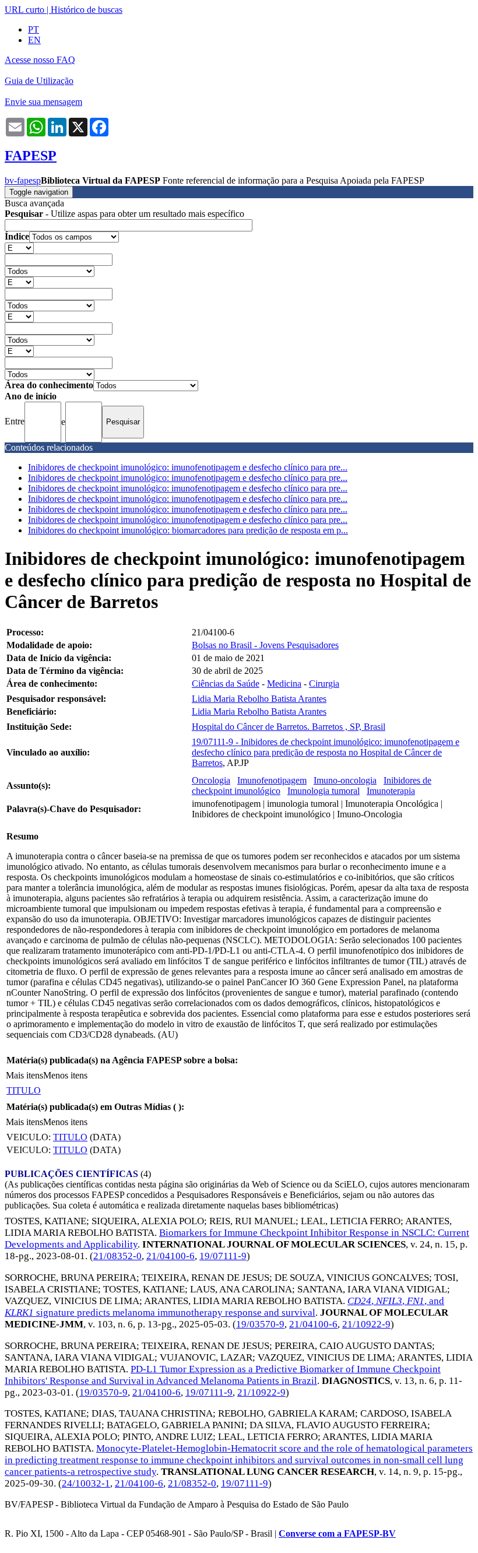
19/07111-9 (223, 1256)
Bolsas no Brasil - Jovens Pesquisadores (265, 645)
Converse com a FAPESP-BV (337, 1533)
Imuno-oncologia (345, 780)
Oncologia (211, 780)
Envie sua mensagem (43, 102)
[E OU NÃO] (19, 247)
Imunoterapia (391, 791)
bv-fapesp (23, 180)
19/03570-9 (260, 1324)
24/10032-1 (86, 1483)
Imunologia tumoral (323, 791)
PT (33, 29)
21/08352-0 (117, 1256)
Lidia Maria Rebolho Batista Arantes (259, 699)
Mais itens (24, 1075)
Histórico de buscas (86, 10)
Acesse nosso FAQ (40, 60)
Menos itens (65, 1075)
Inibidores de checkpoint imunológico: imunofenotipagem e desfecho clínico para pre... (187, 467)
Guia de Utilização (39, 81)
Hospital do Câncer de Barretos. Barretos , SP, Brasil (288, 727)
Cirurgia (324, 683)
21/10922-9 (366, 1324)
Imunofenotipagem (272, 780)
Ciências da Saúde (225, 683)
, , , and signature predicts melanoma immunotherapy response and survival (224, 1306)
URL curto (24, 10)
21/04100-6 (170, 1256)
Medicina (284, 683)
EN (34, 40)
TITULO (23, 1090)
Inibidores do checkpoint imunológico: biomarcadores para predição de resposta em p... (188, 530)
